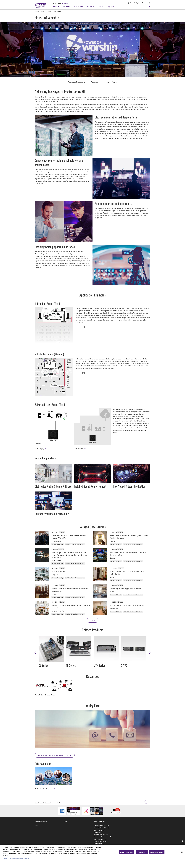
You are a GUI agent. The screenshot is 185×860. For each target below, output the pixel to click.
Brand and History (99, 839)
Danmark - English (135, 3)
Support (100, 7)
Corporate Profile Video (100, 828)
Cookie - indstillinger (126, 852)
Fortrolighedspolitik (15, 858)
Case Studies (78, 7)
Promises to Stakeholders (101, 837)
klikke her (64, 853)
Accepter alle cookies (156, 852)
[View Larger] (80, 327)
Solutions (66, 7)
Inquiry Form (111, 82)
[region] (92, 852)
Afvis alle (142, 852)
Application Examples (75, 82)
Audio (66, 3)
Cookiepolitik (25, 858)
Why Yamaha (111, 7)
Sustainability (98, 844)
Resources (90, 7)
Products (56, 7)
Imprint (6, 858)
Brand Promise (98, 830)
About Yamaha (98, 821)
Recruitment (97, 832)
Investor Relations (99, 841)
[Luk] (182, 852)
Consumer (145, 3)
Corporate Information (100, 825)
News (65, 821)
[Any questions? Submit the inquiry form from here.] (92, 729)
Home (36, 11)
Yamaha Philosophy (99, 834)
